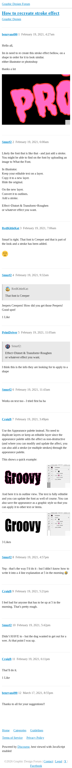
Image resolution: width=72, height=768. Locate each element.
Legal (58, 761)
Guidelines (36, 730)
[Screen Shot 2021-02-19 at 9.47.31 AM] (36, 476)
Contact (48, 761)
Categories (19, 730)
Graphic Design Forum (16, 4)
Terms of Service (12, 737)
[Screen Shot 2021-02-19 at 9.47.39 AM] (36, 524)
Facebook (36, 765)
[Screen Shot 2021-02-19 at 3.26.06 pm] (36, 99)
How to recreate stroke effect (30, 13)
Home (6, 730)
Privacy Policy (35, 737)
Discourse (23, 746)
